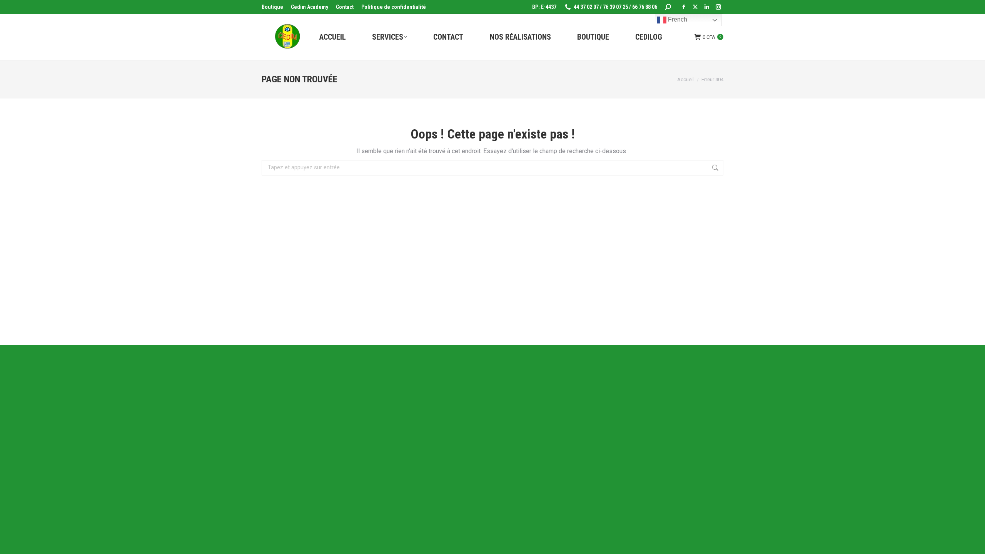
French (676, 19)
